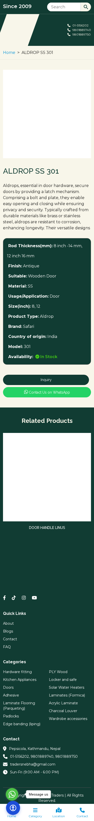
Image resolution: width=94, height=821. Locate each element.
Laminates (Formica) (67, 695)
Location (58, 816)
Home (9, 52)
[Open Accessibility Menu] (13, 808)
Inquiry (46, 380)
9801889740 (81, 30)
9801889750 (81, 34)
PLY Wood (58, 672)
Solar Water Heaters (66, 687)
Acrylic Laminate (63, 703)
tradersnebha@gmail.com (32, 764)
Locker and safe (63, 679)
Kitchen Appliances (19, 679)
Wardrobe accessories (68, 718)
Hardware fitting (17, 672)
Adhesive (11, 695)
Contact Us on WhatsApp (49, 392)
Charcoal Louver (63, 711)
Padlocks (11, 716)
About (8, 623)
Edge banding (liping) (21, 724)
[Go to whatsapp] (12, 794)
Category (35, 816)
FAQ (7, 647)
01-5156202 (80, 25)
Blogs (8, 631)
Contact (82, 816)
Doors (8, 687)
